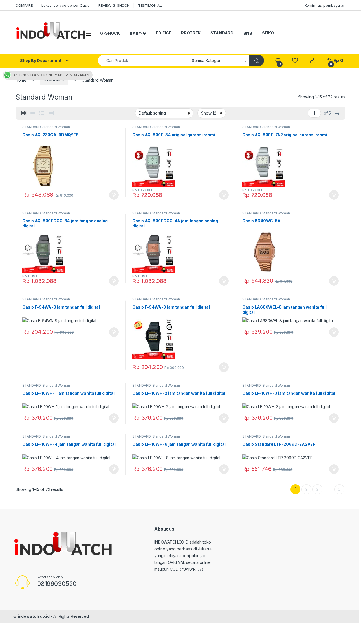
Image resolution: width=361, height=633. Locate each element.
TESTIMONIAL (150, 5)
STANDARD (222, 32)
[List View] (41, 113)
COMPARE (24, 5)
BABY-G (138, 33)
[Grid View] (23, 113)
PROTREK (191, 32)
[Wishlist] (295, 60)
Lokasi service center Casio (65, 5)
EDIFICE (163, 32)
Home (21, 79)
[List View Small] (51, 113)
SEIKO (268, 32)
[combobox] (143, 60)
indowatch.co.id (34, 616)
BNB (247, 33)
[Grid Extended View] (32, 113)
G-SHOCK (110, 33)
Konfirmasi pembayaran (325, 5)
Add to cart (114, 195)
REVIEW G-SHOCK (113, 5)
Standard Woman (56, 127)
